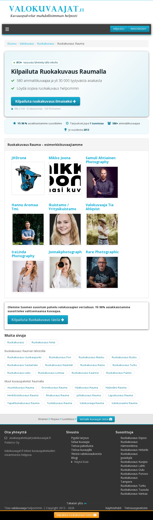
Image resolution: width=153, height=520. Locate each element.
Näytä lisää (81, 462)
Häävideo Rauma (116, 387)
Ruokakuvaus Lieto (18, 373)
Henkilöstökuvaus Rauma (22, 395)
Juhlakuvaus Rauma (89, 395)
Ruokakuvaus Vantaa (134, 493)
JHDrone (19, 157)
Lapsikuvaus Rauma (120, 395)
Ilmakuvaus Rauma (57, 395)
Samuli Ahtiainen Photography (101, 159)
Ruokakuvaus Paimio (119, 373)
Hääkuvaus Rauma (86, 387)
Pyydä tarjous (80, 438)
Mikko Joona (60, 157)
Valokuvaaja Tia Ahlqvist (100, 206)
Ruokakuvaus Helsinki (134, 450)
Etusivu (12, 43)
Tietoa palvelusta (82, 446)
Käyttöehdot (113, 508)
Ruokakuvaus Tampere (129, 480)
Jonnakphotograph (65, 251)
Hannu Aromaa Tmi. (25, 206)
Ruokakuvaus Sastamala (22, 365)
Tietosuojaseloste (136, 508)
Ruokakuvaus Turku (125, 365)
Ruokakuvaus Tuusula (135, 490)
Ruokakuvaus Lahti (133, 466)
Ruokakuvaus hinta (43, 342)
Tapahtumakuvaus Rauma (23, 403)
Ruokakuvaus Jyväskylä (129, 456)
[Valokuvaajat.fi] (51, 12)
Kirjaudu (118, 28)
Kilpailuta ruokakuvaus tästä (75, 515)
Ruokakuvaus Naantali (59, 365)
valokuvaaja (19, 508)
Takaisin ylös (75, 503)
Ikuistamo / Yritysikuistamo (62, 206)
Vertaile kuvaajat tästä (94, 419)
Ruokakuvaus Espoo (134, 438)
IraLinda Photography (23, 253)
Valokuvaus (27, 43)
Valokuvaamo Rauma (124, 403)
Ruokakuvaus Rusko (124, 357)
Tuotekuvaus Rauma (59, 403)
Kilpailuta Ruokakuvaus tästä (36, 319)
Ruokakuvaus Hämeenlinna (129, 444)
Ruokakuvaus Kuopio (134, 462)
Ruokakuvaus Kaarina (85, 373)
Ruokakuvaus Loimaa (51, 373)
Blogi (74, 458)
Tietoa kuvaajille (81, 450)
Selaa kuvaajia (80, 442)
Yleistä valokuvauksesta (86, 454)
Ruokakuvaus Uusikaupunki (24, 357)
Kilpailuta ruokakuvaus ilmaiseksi (44, 101)
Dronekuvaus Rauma (54, 387)
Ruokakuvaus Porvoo (134, 474)
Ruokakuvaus (45, 43)
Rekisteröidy (138, 28)
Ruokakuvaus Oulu (132, 470)
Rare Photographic (102, 251)
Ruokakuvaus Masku (91, 357)
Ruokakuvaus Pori (60, 357)
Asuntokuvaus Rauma (20, 387)
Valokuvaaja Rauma (92, 403)
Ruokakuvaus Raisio (92, 365)
